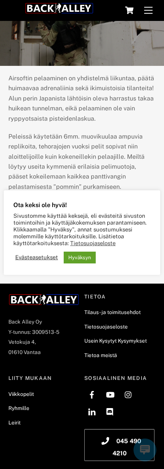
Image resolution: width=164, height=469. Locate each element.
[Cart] (129, 10)
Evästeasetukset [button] (36, 257)
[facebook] (92, 394)
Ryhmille (18, 408)
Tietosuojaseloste (106, 327)
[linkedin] (92, 411)
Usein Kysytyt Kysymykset (115, 341)
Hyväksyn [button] (79, 257)
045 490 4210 (127, 447)
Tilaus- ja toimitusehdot (112, 312)
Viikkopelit (21, 394)
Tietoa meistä (100, 355)
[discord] (110, 411)
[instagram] (128, 394)
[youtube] (110, 394)
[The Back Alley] (59, 10)
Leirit (14, 423)
